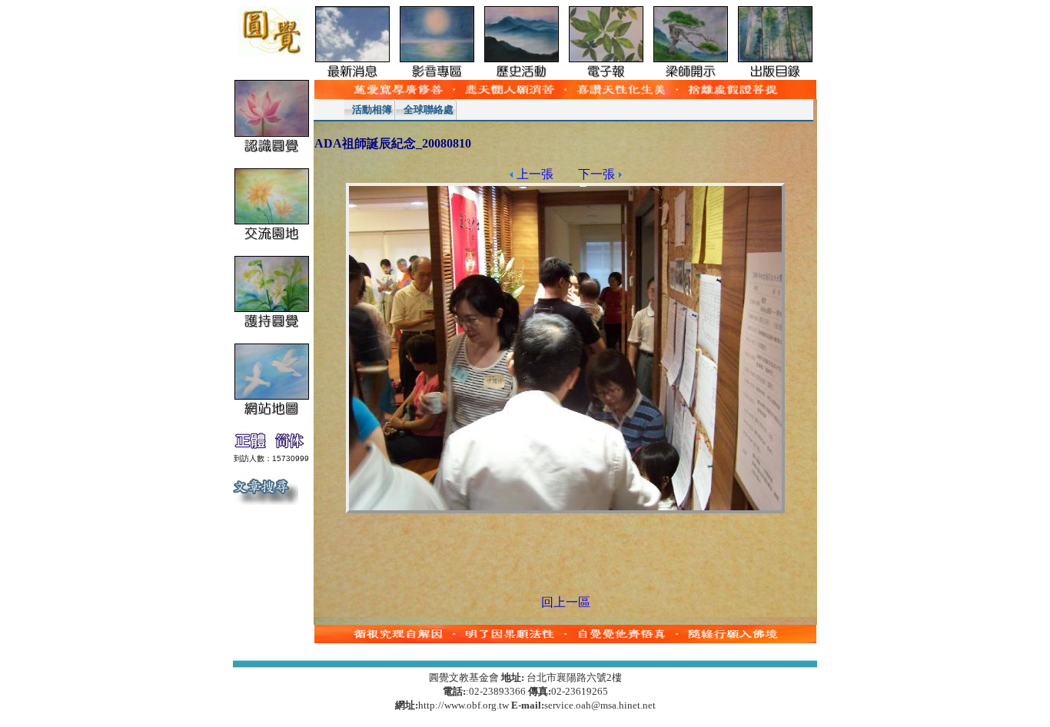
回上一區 (565, 602)
